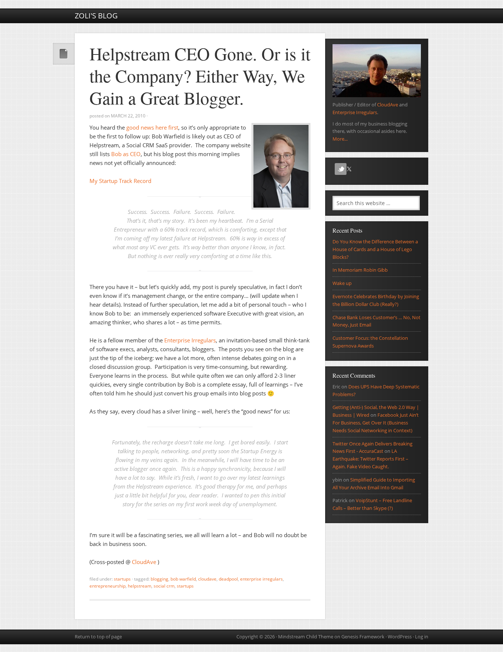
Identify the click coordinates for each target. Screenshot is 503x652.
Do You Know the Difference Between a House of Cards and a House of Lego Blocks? (375, 249)
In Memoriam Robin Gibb (360, 270)
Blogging (159, 579)
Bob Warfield (183, 579)
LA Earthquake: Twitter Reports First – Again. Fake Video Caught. (370, 459)
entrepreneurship (107, 586)
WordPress (400, 636)
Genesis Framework (362, 636)
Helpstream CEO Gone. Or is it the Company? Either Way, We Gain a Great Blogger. (199, 75)
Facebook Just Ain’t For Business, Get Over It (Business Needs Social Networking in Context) (376, 423)
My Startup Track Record (120, 180)
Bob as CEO (126, 154)
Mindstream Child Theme (305, 636)
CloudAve (145, 561)
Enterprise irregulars (261, 579)
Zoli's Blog (96, 16)
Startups (122, 579)
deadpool (228, 579)
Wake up (342, 283)
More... (340, 138)
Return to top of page (98, 636)
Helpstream (139, 586)
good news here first (152, 127)
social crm (164, 586)
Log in (421, 636)
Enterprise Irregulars (190, 340)
